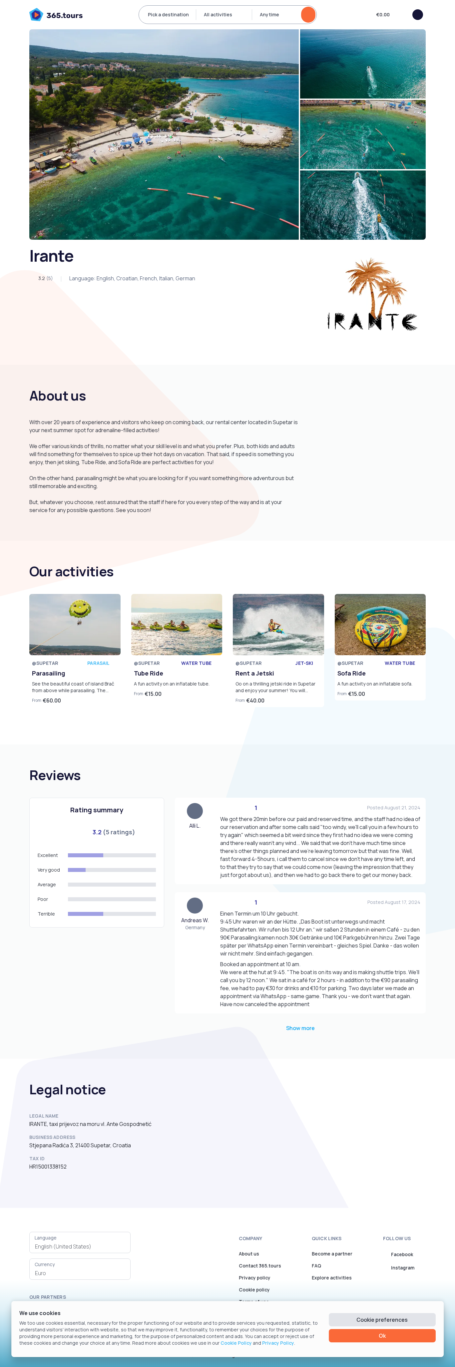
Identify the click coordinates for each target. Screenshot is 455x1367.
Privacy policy (254, 1277)
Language (46, 1237)
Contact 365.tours (260, 1265)
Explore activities (332, 1277)
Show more (300, 1028)
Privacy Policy (278, 1343)
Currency (45, 1264)
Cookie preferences (382, 1319)
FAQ (316, 1265)
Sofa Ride (351, 673)
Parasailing (48, 673)
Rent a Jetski (254, 673)
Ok (382, 1335)
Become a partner (332, 1253)
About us (249, 1253)
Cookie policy (254, 1289)
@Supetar (45, 663)
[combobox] (80, 1246)
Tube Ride (149, 673)
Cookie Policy (236, 1343)
